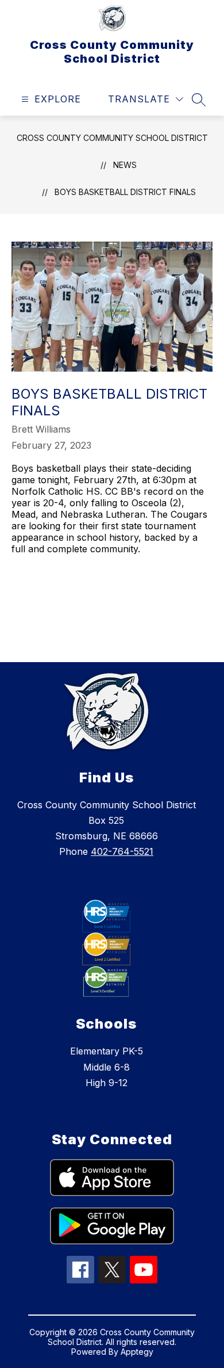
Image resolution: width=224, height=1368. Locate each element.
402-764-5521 (122, 851)
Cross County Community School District (112, 138)
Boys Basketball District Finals (125, 192)
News (125, 165)
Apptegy (137, 1351)
